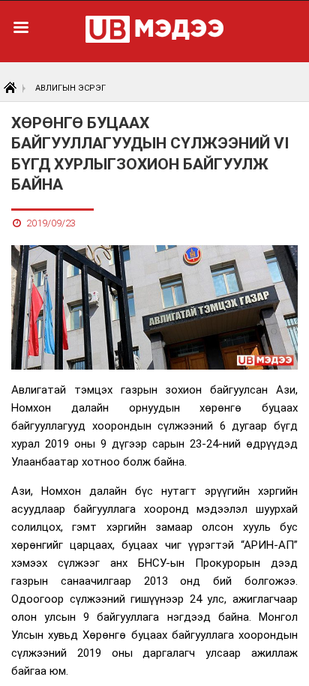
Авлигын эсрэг (70, 88)
